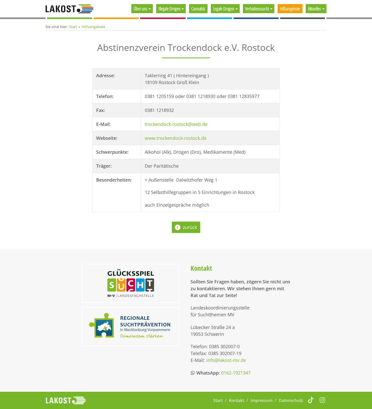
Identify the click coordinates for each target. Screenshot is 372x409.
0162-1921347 (236, 373)
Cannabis (198, 9)
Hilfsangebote (290, 9)
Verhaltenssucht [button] (257, 9)
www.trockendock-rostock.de (175, 138)
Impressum (262, 400)
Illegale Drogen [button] (169, 9)
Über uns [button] (140, 9)
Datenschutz (291, 400)
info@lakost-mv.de (226, 360)
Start (73, 26)
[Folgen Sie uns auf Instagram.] (322, 400)
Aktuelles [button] (314, 9)
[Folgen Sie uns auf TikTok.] (311, 400)
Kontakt (236, 400)
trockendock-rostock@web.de (176, 124)
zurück (190, 227)
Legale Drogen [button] (223, 9)
